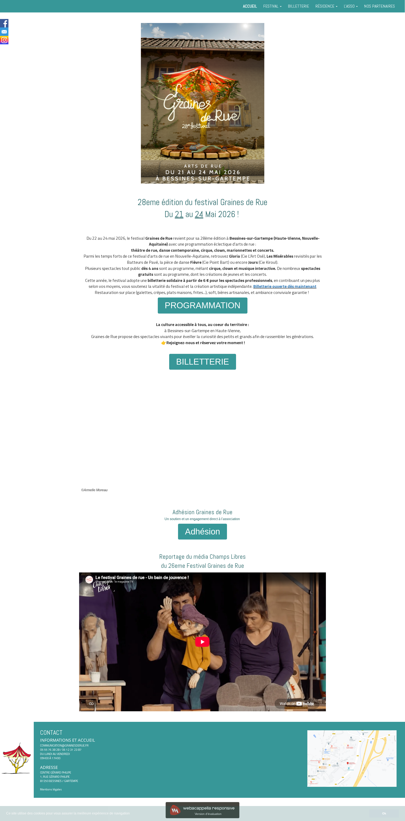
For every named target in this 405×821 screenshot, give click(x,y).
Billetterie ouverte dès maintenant (284, 286)
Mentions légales (51, 789)
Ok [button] (384, 813)
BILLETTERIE (298, 6)
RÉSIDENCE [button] (325, 6)
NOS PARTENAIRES (379, 6)
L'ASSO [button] (350, 6)
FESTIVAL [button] (271, 6)
